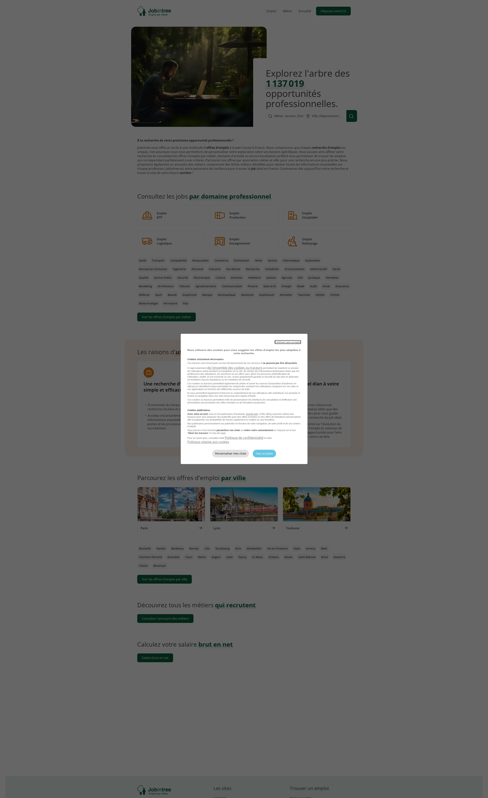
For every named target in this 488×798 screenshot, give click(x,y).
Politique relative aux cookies (208, 442)
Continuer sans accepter (288, 342)
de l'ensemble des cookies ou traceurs (234, 368)
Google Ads (252, 414)
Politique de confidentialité (244, 438)
